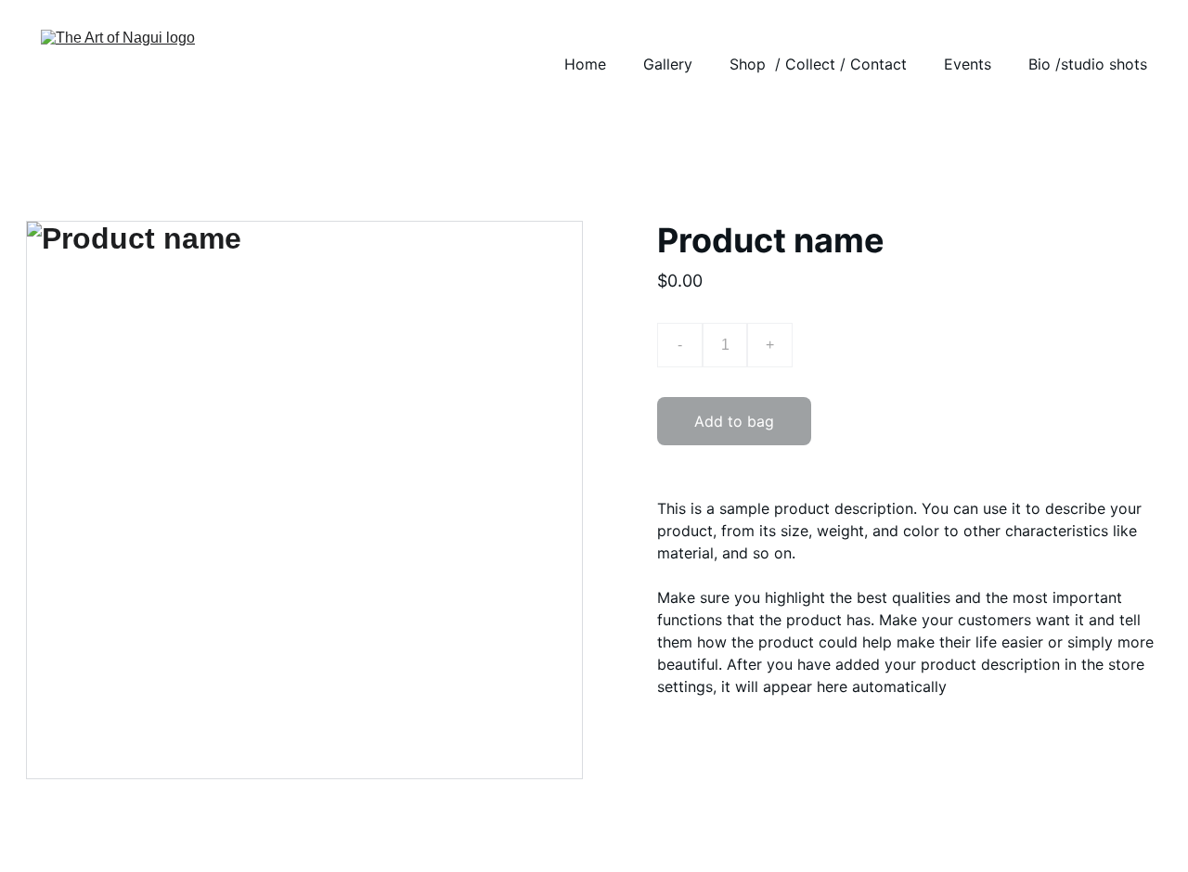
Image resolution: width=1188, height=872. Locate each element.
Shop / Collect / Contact (818, 64)
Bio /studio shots (1087, 64)
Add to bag (734, 421)
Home (585, 64)
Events (967, 64)
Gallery (667, 64)
